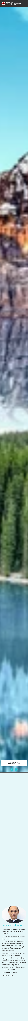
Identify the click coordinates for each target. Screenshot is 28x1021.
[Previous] (12, 769)
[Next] (16, 769)
